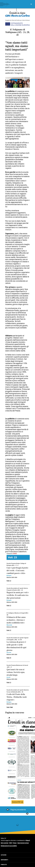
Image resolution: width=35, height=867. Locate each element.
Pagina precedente (18, 810)
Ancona (9, 652)
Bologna (9, 575)
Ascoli (8, 677)
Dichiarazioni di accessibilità (9, 846)
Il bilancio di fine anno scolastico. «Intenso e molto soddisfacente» (16, 620)
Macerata (9, 625)
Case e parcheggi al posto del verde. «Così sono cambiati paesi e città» (17, 570)
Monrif (28, 840)
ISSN (10, 843)
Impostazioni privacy (23, 843)
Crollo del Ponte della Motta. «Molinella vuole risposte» (17, 697)
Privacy (15, 843)
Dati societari (4, 843)
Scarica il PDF (16, 802)
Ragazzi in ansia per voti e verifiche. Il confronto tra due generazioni (18, 595)
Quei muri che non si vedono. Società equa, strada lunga (16, 672)
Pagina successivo (17, 814)
